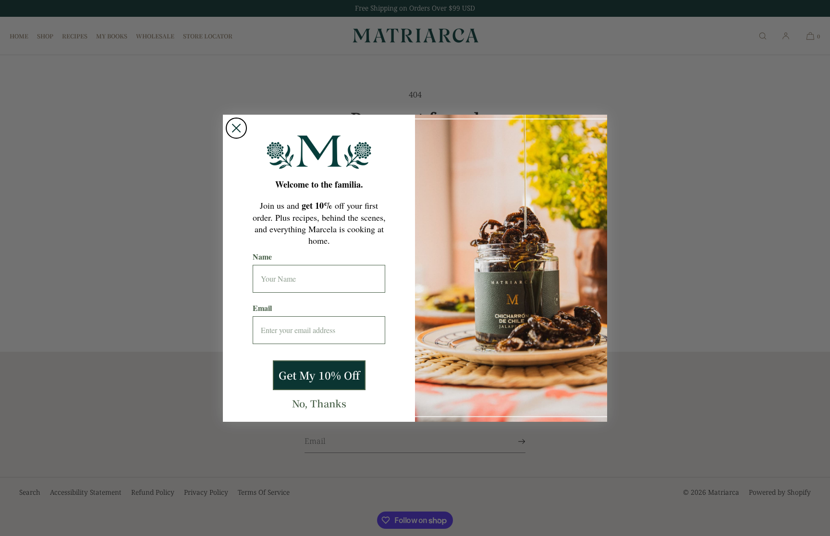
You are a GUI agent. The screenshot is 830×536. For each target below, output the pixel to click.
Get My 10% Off (319, 375)
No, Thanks (319, 403)
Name (262, 256)
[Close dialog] (236, 128)
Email (262, 307)
